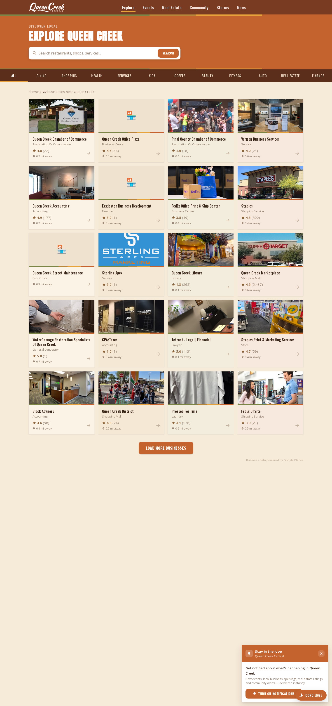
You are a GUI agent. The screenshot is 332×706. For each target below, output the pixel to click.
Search (168, 53)
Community (199, 7)
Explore (128, 7)
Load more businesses (166, 448)
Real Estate (172, 7)
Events (148, 7)
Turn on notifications (276, 693)
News (241, 7)
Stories (223, 7)
